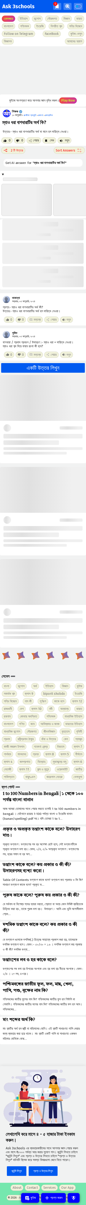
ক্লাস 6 (78, 762)
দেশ (22, 709)
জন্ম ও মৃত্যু (43, 769)
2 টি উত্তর (17, 150)
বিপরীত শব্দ (56, 26)
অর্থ (35, 686)
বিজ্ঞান (65, 686)
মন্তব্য (37, 320)
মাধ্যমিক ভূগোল (12, 731)
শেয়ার (36, 140)
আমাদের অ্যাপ (74, 41)
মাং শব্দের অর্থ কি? (19, 1019)
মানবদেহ (22, 754)
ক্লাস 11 (24, 769)
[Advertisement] (43, 70)
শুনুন (66, 140)
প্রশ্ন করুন (56, 1198)
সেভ (51, 140)
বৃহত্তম (65, 731)
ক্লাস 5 (65, 754)
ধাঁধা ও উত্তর (48, 739)
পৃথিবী (79, 731)
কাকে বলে (59, 701)
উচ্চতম (60, 747)
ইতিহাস (49, 686)
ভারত (79, 709)
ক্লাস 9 (29, 694)
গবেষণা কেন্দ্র (41, 747)
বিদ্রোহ (41, 762)
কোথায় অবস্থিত (28, 716)
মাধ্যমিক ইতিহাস (73, 716)
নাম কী (28, 701)
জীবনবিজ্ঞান (49, 731)
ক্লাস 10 (36, 709)
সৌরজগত (32, 731)
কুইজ (79, 686)
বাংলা (6, 686)
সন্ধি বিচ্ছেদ (75, 26)
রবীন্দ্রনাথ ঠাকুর (26, 739)
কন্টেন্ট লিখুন (16, 1171)
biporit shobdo (54, 694)
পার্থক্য (7, 754)
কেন (66, 739)
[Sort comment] (69, 150)
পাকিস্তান (9, 777)
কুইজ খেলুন (76, 34)
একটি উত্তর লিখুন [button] (43, 368)
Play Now (68, 100)
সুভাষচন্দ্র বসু (59, 762)
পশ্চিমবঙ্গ (24, 26)
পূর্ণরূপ (43, 701)
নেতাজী (7, 769)
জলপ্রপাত (25, 762)
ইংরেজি (40, 26)
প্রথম (7, 739)
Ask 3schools (18, 6)
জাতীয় (79, 769)
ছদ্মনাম (7, 716)
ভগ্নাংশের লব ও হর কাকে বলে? (30, 960)
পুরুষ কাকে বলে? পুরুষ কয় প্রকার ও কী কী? (41, 895)
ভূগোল (21, 686)
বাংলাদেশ (8, 724)
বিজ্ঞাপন (8, 41)
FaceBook (52, 34)
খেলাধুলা (78, 777)
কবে (33, 724)
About (17, 1188)
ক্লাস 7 (78, 747)
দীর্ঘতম (78, 754)
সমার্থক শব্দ (9, 694)
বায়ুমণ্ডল (30, 777)
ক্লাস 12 (77, 701)
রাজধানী (8, 709)
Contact (32, 1188)
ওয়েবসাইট (62, 769)
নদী (51, 709)
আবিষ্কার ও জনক (50, 724)
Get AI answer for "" (36, 163)
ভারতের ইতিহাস (73, 724)
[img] (57, 6)
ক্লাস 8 (49, 754)
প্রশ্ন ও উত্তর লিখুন (43, 1171)
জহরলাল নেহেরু (54, 777)
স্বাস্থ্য (78, 739)
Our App (67, 1188)
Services (49, 1188)
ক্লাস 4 (8, 762)
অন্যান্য (64, 709)
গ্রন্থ (36, 754)
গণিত (22, 724)
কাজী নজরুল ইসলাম (14, 747)
